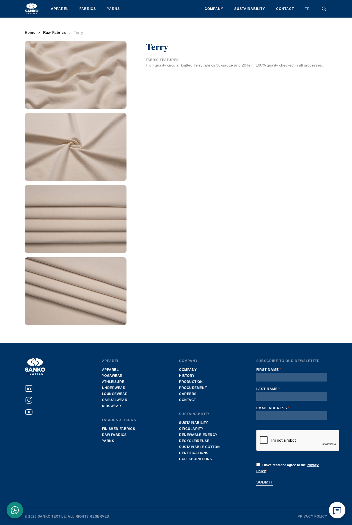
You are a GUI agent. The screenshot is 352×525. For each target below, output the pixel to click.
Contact (187, 400)
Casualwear (115, 400)
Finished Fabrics (118, 429)
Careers (188, 394)
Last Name (268, 389)
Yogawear (112, 376)
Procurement (193, 388)
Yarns (108, 441)
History (187, 376)
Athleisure (113, 382)
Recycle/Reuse (194, 441)
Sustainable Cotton (199, 447)
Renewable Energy (198, 435)
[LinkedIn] (29, 388)
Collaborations (195, 459)
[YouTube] (29, 412)
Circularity (191, 429)
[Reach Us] (337, 510)
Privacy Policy (312, 516)
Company (188, 370)
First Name (269, 370)
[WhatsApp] (15, 510)
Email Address (273, 408)
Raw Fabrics (54, 33)
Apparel (110, 370)
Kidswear (111, 406)
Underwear (114, 388)
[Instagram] (29, 400)
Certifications (193, 453)
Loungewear (115, 394)
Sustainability (193, 423)
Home (30, 33)
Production (191, 382)
